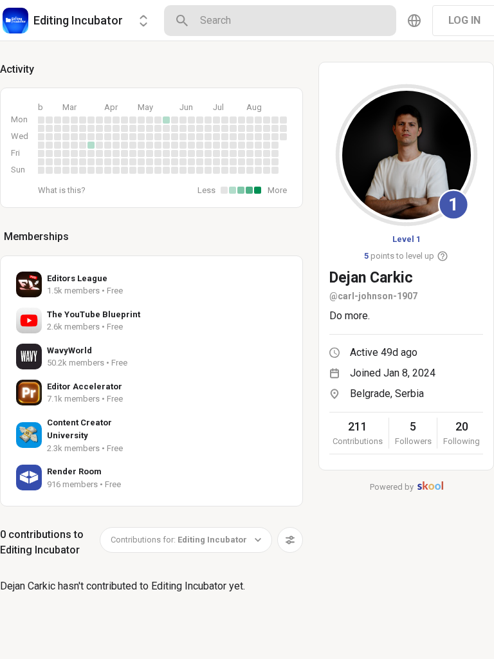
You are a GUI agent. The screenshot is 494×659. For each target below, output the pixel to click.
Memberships (36, 236)
